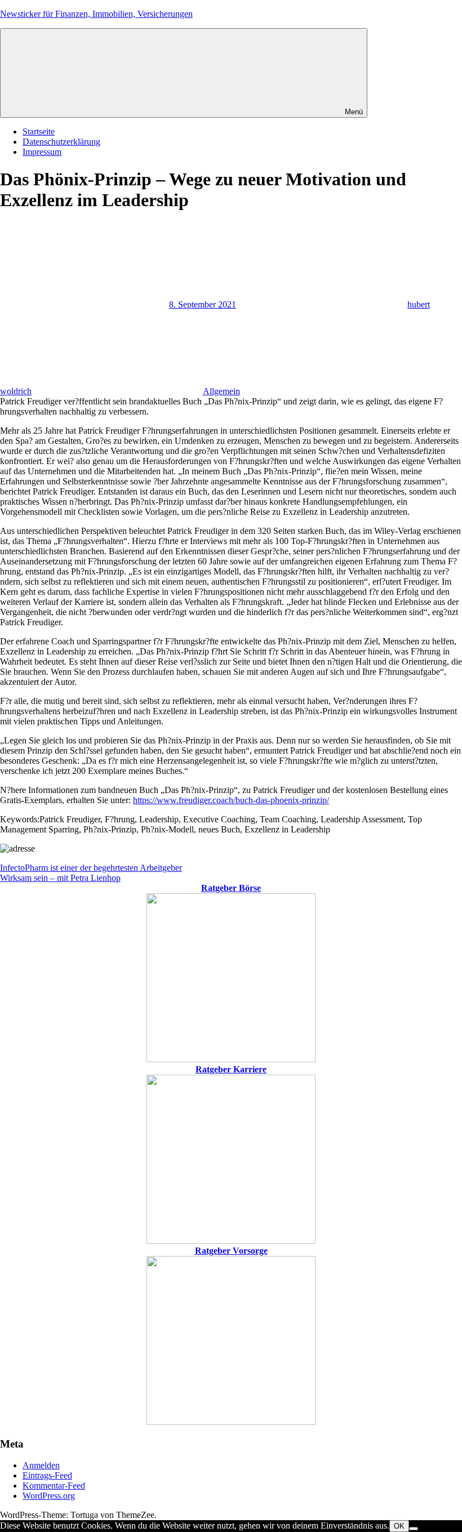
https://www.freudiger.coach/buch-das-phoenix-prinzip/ (231, 800)
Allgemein (221, 391)
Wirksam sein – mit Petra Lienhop (60, 878)
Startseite (39, 131)
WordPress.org (49, 1495)
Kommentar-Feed (54, 1485)
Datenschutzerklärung (61, 141)
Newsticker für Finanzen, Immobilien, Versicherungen (96, 14)
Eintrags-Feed (47, 1475)
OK (399, 1526)
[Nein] (413, 1528)
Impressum (42, 152)
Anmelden (41, 1465)
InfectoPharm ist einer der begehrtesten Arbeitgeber (91, 867)
